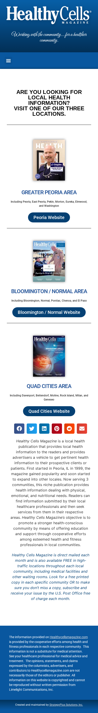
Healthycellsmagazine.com (69, 637)
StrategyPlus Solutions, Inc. (66, 704)
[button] (8, 60)
